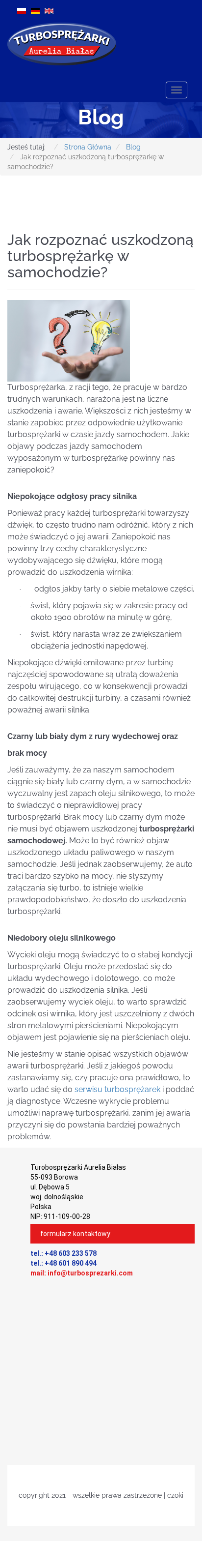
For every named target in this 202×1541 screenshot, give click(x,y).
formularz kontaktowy (75, 1234)
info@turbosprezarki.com (90, 1273)
